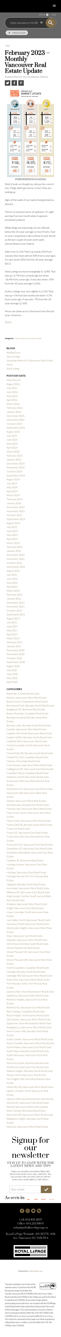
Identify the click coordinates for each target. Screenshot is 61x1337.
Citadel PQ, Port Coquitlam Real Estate (27, 757)
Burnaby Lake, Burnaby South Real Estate (29, 725)
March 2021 (13, 638)
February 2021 (15, 642)
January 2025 (14, 459)
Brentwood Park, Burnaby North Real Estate (30, 705)
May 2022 (12, 582)
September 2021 (16, 614)
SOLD (54, 15)
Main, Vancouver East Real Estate (24, 935)
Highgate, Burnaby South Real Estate (26, 884)
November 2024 (16, 467)
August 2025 (13, 431)
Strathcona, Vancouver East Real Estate (28, 1067)
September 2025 (16, 427)
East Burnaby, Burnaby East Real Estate (28, 804)
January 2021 (14, 646)
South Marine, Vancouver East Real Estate (29, 1047)
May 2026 (12, 395)
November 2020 (16, 654)
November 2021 (16, 606)
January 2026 (14, 411)
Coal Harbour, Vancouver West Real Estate (30, 765)
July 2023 (12, 526)
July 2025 (12, 435)
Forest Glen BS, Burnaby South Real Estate (29, 824)
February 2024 (15, 499)
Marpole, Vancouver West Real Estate (27, 939)
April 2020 (12, 681)
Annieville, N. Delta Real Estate (23, 693)
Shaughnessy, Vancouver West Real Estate (29, 1027)
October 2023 (14, 515)
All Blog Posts (14, 352)
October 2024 (14, 471)
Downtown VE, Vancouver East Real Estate (30, 788)
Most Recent (14, 379)
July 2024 (12, 483)
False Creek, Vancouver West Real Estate (29, 820)
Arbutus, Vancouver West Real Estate (27, 697)
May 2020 (12, 677)
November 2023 (16, 511)
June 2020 (12, 673)
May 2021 (12, 630)
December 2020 (16, 650)
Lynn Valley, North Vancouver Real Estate (28, 919)
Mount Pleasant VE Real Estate (23, 947)
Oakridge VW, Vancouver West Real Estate (29, 975)
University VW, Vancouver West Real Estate (30, 1086)
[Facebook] (22, 1211)
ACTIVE (42, 15)
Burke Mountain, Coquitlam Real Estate (27, 713)
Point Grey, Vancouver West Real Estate (28, 979)
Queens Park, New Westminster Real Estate (30, 991)
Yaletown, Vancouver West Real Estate (27, 1126)
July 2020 (12, 670)
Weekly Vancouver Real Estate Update (28, 338)
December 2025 (16, 415)
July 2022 (12, 574)
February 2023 (15, 546)
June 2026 (12, 391)
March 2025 (13, 451)
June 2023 (12, 530)
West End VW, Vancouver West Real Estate (30, 1114)
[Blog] (39, 1211)
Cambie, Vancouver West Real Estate (26, 729)
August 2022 (13, 570)
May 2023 (12, 534)
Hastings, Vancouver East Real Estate (26, 872)
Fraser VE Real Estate (18, 828)
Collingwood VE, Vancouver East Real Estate (30, 768)
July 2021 (12, 622)
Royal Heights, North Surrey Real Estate (28, 1015)
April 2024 (12, 491)
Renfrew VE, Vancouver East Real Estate (28, 1007)
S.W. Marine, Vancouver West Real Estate (29, 1019)
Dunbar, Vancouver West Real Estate (26, 800)
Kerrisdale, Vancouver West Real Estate (28, 888)
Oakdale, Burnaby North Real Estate (26, 971)
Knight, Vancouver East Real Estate (25, 908)
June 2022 (12, 578)
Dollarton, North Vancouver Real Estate (28, 776)
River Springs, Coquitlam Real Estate (26, 1011)
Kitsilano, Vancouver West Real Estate (27, 904)
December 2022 (16, 554)
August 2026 (13, 383)
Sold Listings (13, 368)
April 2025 (12, 447)
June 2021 (12, 626)
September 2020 (16, 662)
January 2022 (14, 598)
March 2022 (13, 590)
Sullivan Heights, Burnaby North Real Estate (30, 1070)
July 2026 (12, 387)
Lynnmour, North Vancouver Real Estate (28, 923)
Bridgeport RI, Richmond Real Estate (26, 709)
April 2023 (12, 538)
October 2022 (14, 562)
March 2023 (13, 542)
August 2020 (13, 666)
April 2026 (12, 399)
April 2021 (12, 634)
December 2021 (16, 602)
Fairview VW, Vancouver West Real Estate (29, 808)
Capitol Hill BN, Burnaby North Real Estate (29, 737)
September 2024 (16, 475)
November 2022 (16, 558)
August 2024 (13, 479)
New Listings (13, 356)
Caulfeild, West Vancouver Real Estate (27, 741)
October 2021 (14, 610)
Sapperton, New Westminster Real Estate (29, 1023)
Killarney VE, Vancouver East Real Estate (28, 892)
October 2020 (14, 658)
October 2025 (14, 423)
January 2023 (14, 550)
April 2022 (12, 586)
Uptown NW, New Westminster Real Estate (30, 1098)
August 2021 (13, 618)
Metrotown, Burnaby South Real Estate (28, 943)
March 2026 (13, 403)
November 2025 (16, 419)
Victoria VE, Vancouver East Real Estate (28, 1102)
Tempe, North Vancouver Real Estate (26, 1074)
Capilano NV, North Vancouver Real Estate (29, 733)
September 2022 (16, 566)
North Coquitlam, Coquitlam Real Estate (28, 967)
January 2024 (14, 503)
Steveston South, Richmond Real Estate (28, 1062)
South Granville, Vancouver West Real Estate (30, 1043)
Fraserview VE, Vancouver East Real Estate (30, 844)
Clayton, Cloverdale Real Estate (23, 761)
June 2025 (12, 439)
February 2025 (15, 455)
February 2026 (15, 407)
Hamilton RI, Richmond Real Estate (25, 860)
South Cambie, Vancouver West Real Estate (30, 1039)
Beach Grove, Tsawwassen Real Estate (27, 701)
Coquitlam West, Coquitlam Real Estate (28, 772)
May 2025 (12, 443)
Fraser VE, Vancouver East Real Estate (27, 832)
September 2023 (16, 519)
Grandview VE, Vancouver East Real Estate (29, 848)
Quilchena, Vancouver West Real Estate (28, 995)
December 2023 (16, 507)
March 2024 (13, 495)
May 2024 (12, 487)
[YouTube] (33, 1211)
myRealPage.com (35, 1271)
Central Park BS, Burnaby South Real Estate (30, 753)
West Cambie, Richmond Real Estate (26, 1110)
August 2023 (13, 523)
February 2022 (15, 594)
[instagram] (27, 1211)
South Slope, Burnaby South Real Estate (28, 1051)
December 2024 (16, 463)
